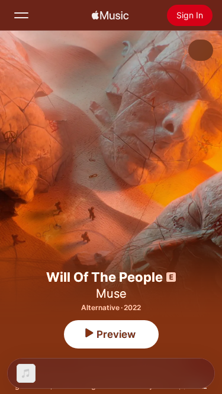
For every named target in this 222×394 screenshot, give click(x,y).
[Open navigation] (21, 15)
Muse (111, 293)
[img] (110, 15)
